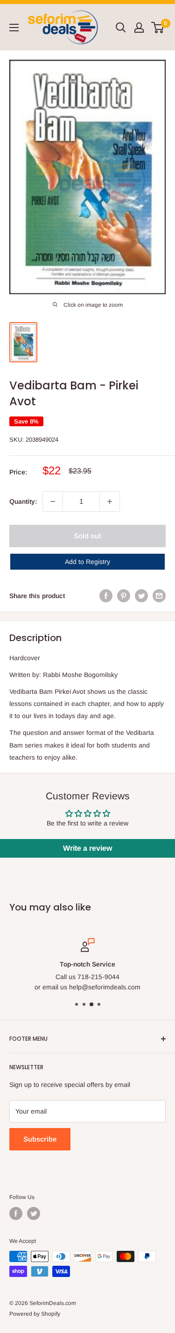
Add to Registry (87, 561)
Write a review (87, 848)
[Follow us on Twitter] (33, 1213)
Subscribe (39, 1139)
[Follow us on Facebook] (15, 1213)
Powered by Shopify (34, 1314)
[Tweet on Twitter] (141, 595)
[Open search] (121, 27)
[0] (158, 27)
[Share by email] (159, 595)
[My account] (139, 27)
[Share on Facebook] (105, 595)
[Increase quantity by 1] (109, 501)
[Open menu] (14, 27)
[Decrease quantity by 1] (53, 501)
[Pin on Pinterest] (123, 595)
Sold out (87, 536)
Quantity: (23, 501)
